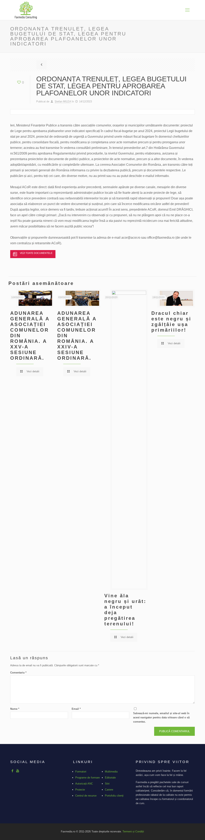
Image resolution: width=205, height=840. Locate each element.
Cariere (109, 789)
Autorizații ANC (84, 783)
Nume (14, 708)
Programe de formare (87, 777)
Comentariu (18, 672)
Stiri (107, 783)
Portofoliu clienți (114, 795)
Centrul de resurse (85, 795)
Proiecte (80, 789)
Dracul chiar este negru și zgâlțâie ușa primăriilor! (171, 321)
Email (76, 708)
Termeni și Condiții (133, 831)
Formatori (80, 771)
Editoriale (110, 777)
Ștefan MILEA (63, 101)
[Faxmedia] (25, 10)
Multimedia (111, 771)
